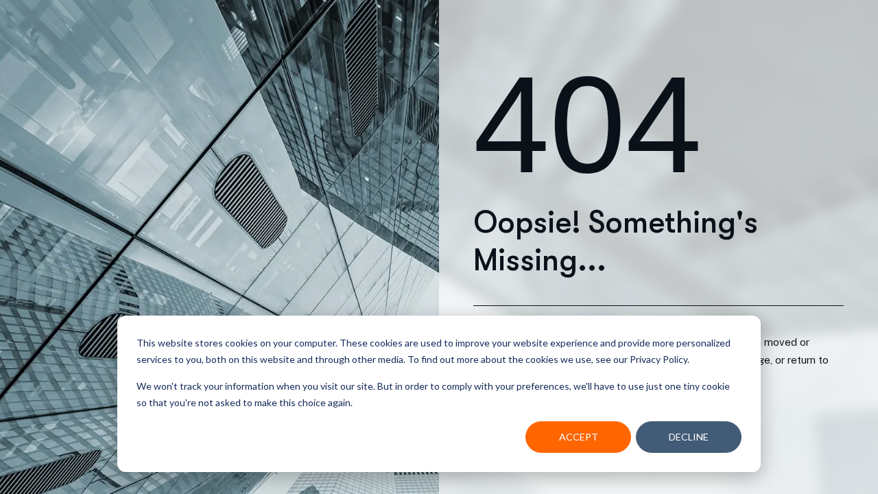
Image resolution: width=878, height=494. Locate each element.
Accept (578, 437)
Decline (689, 437)
